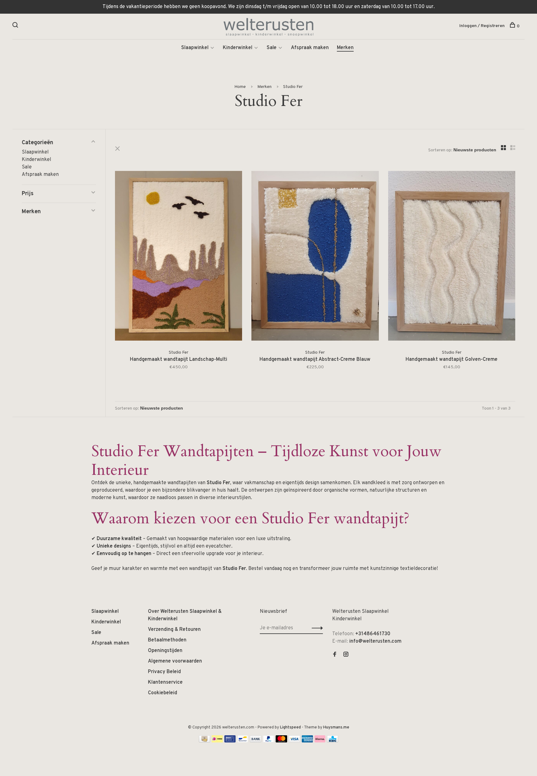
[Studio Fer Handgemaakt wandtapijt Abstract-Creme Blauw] (315, 257)
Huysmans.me (336, 727)
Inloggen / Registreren (482, 26)
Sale (272, 48)
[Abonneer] (315, 628)
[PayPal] (268, 741)
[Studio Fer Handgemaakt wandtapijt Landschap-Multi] (178, 257)
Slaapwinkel (195, 48)
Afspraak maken (310, 48)
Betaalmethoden (167, 640)
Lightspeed (290, 727)
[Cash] (204, 741)
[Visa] (294, 741)
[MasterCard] (281, 741)
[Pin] (230, 741)
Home (240, 87)
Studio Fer (293, 87)
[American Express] (307, 741)
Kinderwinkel (237, 48)
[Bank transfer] (255, 741)
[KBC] (332, 741)
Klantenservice (165, 682)
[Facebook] (334, 655)
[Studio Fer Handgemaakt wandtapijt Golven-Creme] (451, 257)
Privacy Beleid (164, 672)
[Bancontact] (242, 741)
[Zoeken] (16, 26)
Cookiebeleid (162, 693)
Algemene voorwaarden (175, 661)
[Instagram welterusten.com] (345, 655)
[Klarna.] (319, 741)
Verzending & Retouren (174, 630)
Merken (345, 48)
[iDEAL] (217, 741)
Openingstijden (165, 651)
